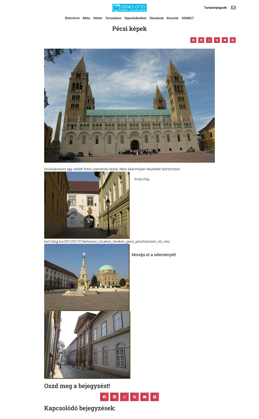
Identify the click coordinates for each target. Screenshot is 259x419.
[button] (193, 40)
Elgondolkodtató (136, 18)
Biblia (86, 18)
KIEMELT (188, 18)
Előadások (157, 18)
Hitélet (97, 18)
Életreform (72, 18)
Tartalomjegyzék (215, 8)
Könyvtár (173, 18)
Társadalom (113, 18)
